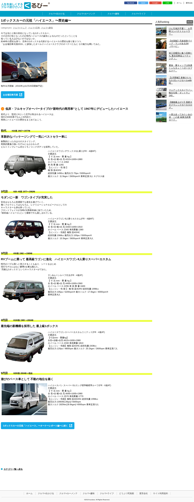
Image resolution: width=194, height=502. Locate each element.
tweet (143, 3)
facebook (130, 3)
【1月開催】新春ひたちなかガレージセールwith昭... (180, 80)
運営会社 (189, 3)
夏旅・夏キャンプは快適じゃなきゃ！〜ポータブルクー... (180, 68)
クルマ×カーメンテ (68, 493)
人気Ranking (162, 22)
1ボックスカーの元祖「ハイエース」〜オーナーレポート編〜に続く (35, 425)
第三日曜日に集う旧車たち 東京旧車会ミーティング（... (180, 56)
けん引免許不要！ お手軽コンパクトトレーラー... (180, 31)
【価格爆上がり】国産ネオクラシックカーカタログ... (180, 105)
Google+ (155, 3)
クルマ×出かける (46, 493)
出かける (60, 13)
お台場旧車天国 (10, 94)
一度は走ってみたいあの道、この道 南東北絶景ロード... (180, 117)
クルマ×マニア (20, 28)
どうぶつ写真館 (126, 493)
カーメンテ (90, 13)
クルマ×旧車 (34, 28)
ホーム (179, 3)
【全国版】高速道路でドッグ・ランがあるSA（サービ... (180, 43)
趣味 (117, 13)
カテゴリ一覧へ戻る (13, 469)
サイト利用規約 (160, 493)
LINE (167, 3)
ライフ (142, 13)
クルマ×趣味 (47, 28)
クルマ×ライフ (107, 493)
